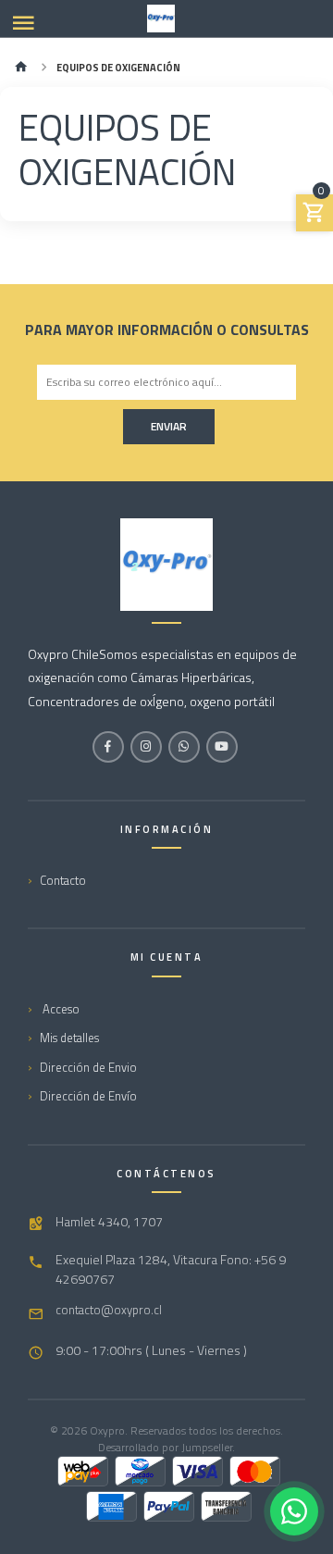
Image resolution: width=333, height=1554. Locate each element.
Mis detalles (69, 1037)
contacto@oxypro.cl (109, 1310)
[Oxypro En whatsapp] (184, 747)
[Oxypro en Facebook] (108, 747)
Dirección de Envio (88, 1067)
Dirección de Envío (88, 1096)
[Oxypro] (161, 18)
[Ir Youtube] (222, 747)
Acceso (60, 1009)
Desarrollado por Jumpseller (165, 1447)
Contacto (63, 880)
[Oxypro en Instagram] (146, 747)
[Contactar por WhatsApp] (294, 1511)
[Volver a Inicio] (21, 68)
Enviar (169, 426)
